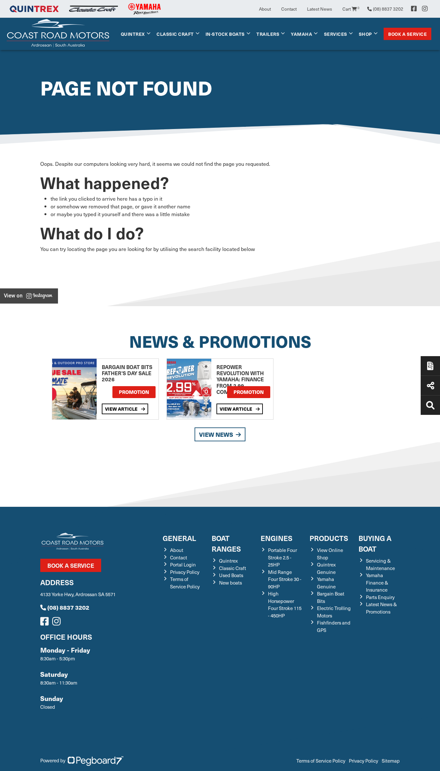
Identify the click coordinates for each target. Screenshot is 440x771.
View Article (122, 409)
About (265, 8)
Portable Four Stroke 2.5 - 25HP (282, 557)
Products (329, 538)
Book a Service (407, 34)
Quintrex (133, 34)
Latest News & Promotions (381, 608)
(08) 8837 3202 (68, 607)
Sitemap (391, 760)
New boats (230, 582)
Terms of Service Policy (185, 583)
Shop (365, 34)
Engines (276, 538)
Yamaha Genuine (326, 583)
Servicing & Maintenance (380, 564)
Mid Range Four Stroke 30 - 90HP (284, 579)
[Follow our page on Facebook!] (413, 8)
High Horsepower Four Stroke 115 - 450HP (284, 604)
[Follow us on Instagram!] (57, 622)
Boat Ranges (226, 543)
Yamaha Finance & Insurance (377, 582)
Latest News (319, 8)
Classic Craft (175, 34)
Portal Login (183, 564)
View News (216, 434)
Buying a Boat (375, 543)
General (179, 538)
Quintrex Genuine (326, 568)
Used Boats (231, 575)
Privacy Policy (184, 572)
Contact (289, 8)
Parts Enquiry (380, 597)
